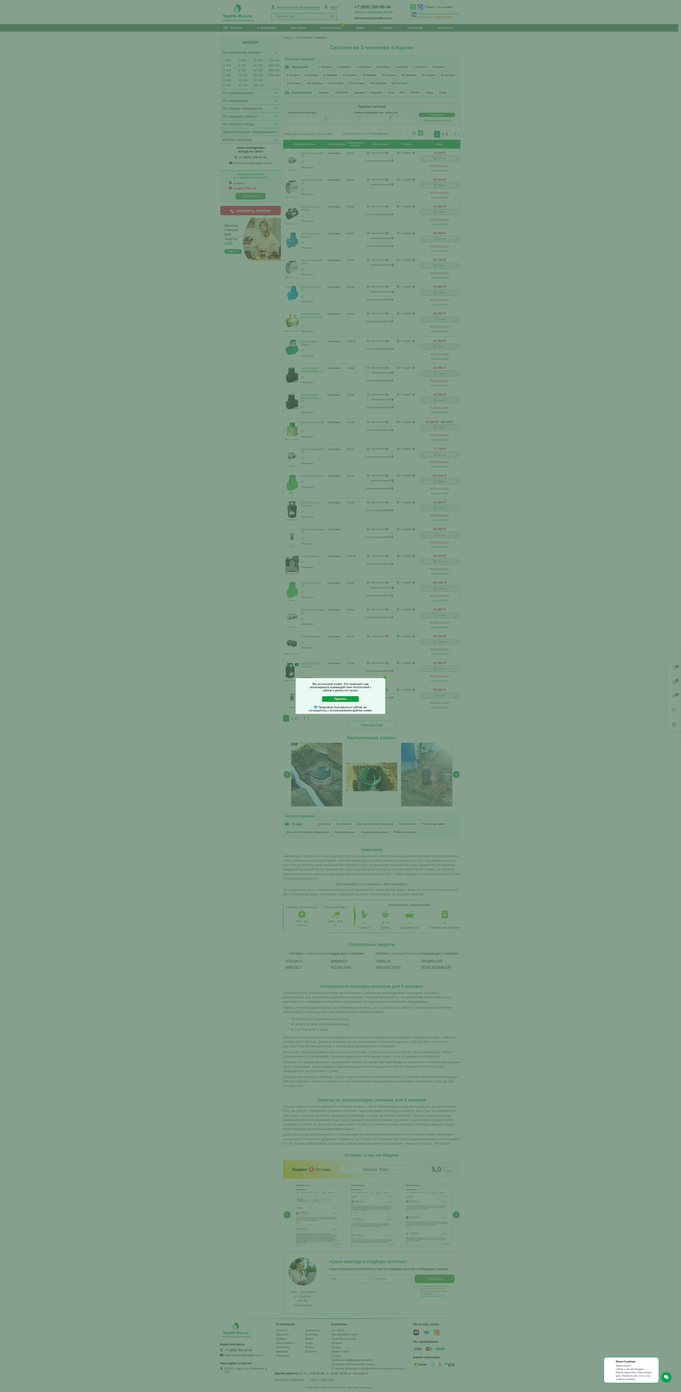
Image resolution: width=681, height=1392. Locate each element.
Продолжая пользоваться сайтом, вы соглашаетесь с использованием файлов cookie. (340, 709)
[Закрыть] (385, 677)
